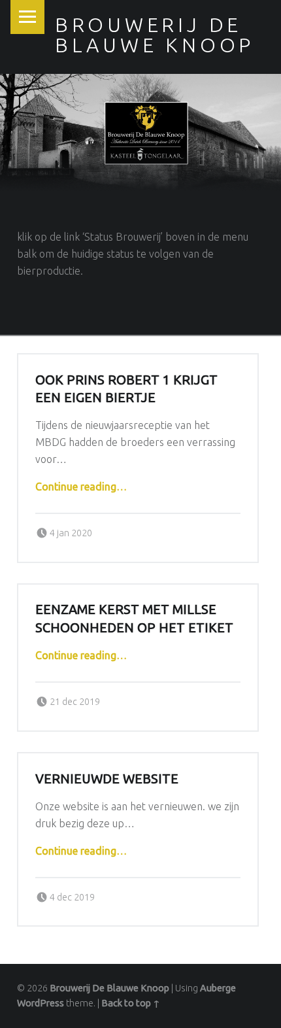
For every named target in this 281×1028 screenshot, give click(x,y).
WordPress (40, 1003)
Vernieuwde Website (106, 779)
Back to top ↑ (130, 1003)
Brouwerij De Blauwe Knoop (109, 988)
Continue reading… (81, 486)
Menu (27, 17)
